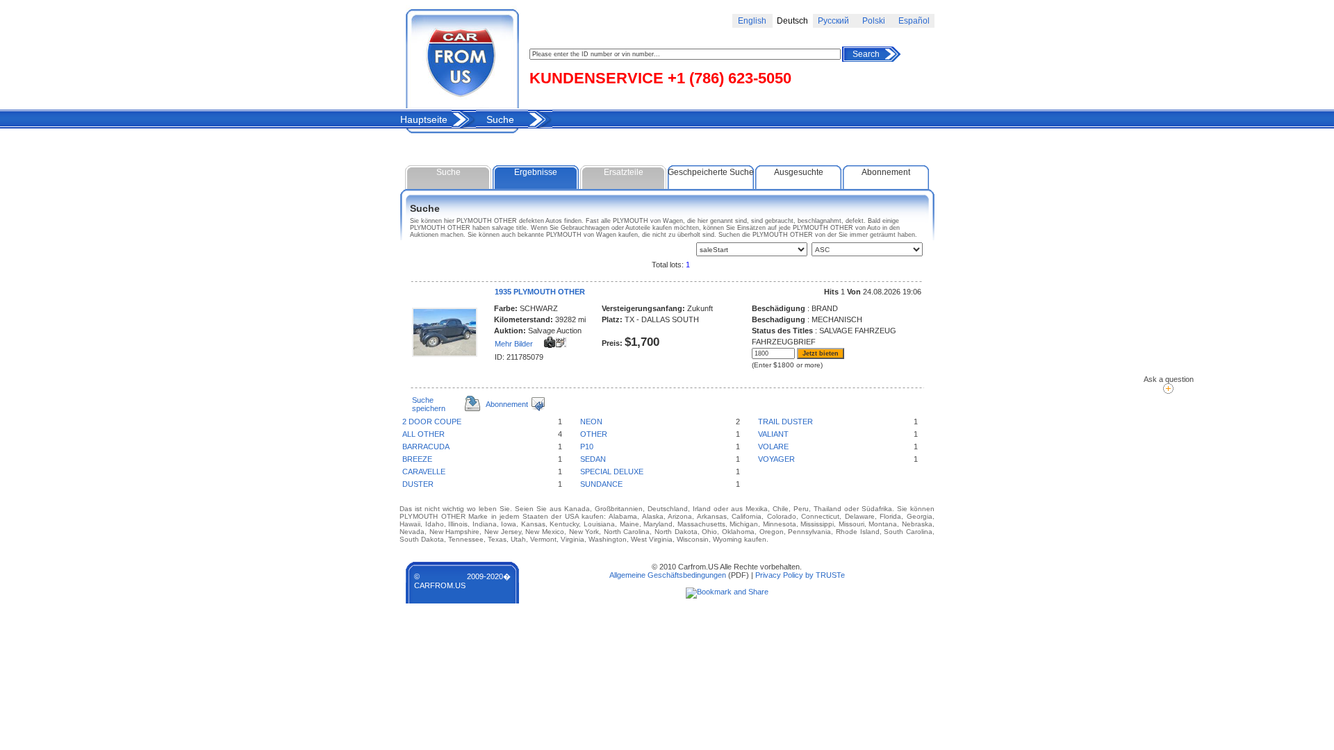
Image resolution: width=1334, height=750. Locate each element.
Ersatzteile (623, 172)
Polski (873, 21)
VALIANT (773, 434)
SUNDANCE (601, 484)
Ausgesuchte (798, 172)
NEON (591, 421)
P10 (586, 446)
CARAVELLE (423, 471)
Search (866, 54)
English (752, 21)
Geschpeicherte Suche (711, 172)
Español (914, 21)
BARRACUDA (426, 446)
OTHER (593, 434)
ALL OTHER (423, 434)
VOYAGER (776, 459)
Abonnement (886, 172)
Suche (500, 119)
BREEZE (417, 459)
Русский (833, 21)
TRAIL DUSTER (785, 421)
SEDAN (593, 459)
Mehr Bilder (514, 344)
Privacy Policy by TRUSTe (800, 575)
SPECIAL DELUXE (611, 471)
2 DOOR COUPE (431, 421)
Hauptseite (423, 119)
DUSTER (418, 484)
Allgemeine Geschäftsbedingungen (667, 575)
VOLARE (773, 446)
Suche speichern (428, 404)
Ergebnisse (535, 172)
